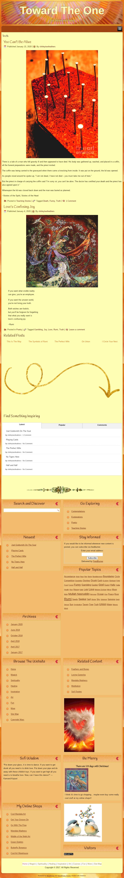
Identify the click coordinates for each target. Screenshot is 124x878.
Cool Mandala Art (18, 814)
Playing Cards (12, 440)
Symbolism (78, 604)
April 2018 (15, 641)
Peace (111, 594)
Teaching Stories (23, 201)
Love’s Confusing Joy (19, 207)
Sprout (66, 604)
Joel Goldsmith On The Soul (18, 431)
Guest (107, 585)
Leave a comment (77, 329)
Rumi (56, 329)
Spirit (117, 599)
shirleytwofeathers (47, 46)
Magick (14, 675)
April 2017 (15, 647)
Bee (85, 576)
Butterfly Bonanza (18, 848)
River (116, 594)
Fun (12, 703)
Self (89, 599)
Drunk (94, 580)
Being (90, 576)
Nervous (93, 594)
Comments (102, 425)
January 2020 (17, 624)
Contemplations (78, 511)
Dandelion (78, 581)
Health (66, 589)
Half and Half (11, 465)
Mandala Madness (79, 680)
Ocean (100, 594)
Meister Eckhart (100, 589)
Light (86, 590)
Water (109, 605)
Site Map (15, 714)
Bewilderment (97, 576)
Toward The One (62, 10)
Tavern (85, 605)
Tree (91, 604)
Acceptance (69, 576)
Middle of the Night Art (20, 836)
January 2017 (17, 652)
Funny (52, 201)
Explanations (77, 517)
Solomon (104, 599)
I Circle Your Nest (109, 341)
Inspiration (15, 692)
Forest (71, 585)
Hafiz (112, 585)
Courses (76, 864)
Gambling (38, 329)
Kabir (81, 589)
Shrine (93, 599)
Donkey (86, 580)
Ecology (106, 581)
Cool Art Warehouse (19, 853)
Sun (71, 604)
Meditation (75, 686)
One (106, 594)
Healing (14, 686)
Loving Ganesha (78, 675)
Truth (58, 201)
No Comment (27, 443)
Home (13, 669)
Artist (78, 576)
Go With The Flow (18, 825)
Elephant (112, 581)
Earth (100, 581)
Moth (66, 594)
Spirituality (15, 680)
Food (66, 585)
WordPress (50, 875)
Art (12, 697)
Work (66, 608)
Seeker (82, 599)
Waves (115, 604)
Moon (114, 590)
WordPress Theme (64, 875)
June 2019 (15, 630)
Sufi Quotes (76, 692)
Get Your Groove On (20, 820)
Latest (22, 424)
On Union (86, 341)
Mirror (109, 589)
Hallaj (118, 585)
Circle (117, 576)
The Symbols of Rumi (38, 341)
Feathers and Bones (80, 669)
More (13, 708)
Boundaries (108, 576)
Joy (45, 329)
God (101, 584)
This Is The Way (14, 341)
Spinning (111, 599)
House (76, 590)
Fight (118, 581)
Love (50, 329)
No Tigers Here (12, 457)
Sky (98, 599)
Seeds (75, 599)
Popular (62, 425)
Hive (71, 589)
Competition (69, 581)
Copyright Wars (17, 720)
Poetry (19, 329)
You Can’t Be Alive (17, 42)
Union (102, 604)
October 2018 (17, 636)
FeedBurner (98, 561)
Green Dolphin (17, 842)
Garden (95, 585)
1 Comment (71, 201)
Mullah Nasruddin (79, 593)
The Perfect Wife (62, 341)
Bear (82, 576)
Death (45, 201)
